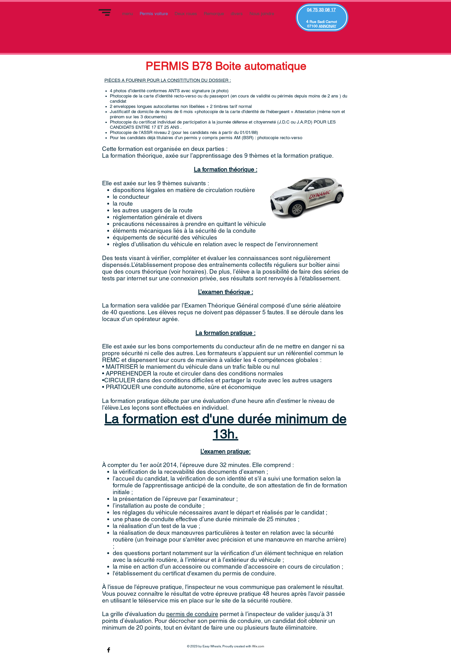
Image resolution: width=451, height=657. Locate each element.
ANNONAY (327, 26)
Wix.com (258, 646)
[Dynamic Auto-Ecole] (108, 650)
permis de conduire (192, 614)
